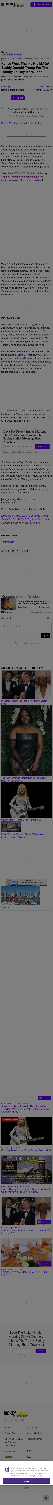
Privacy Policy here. (36, 1475)
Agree (26, 1481)
